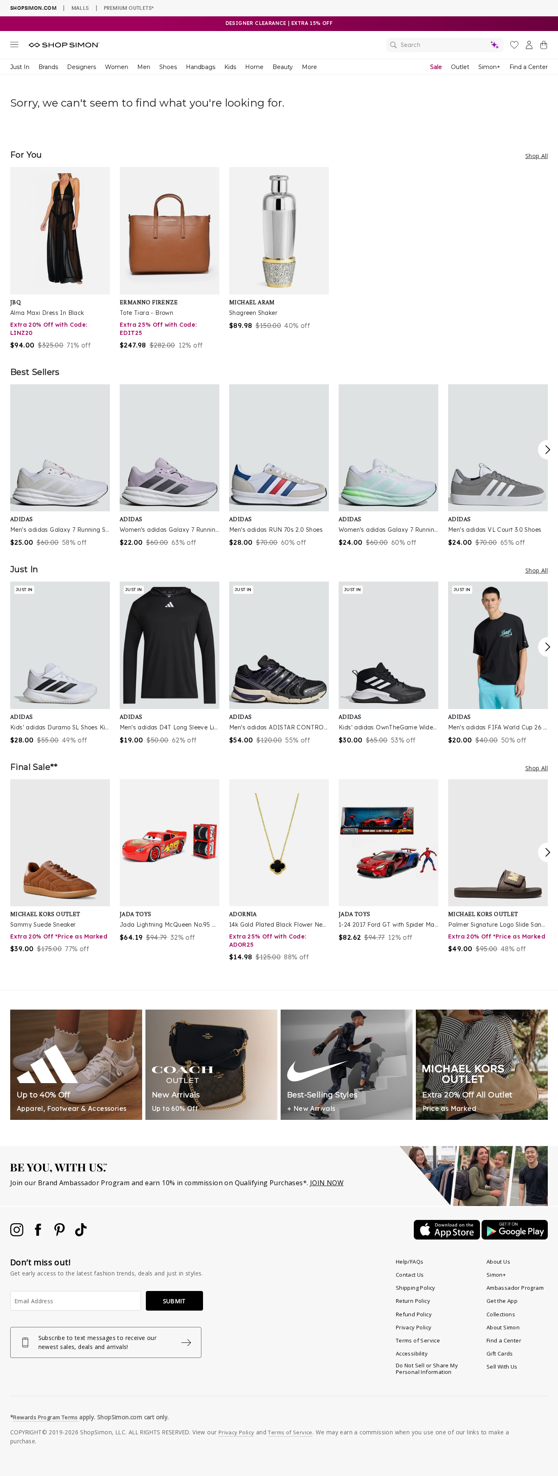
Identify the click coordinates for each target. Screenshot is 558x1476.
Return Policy (413, 1300)
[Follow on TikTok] (80, 1233)
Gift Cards (500, 1353)
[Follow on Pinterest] (60, 1233)
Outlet (460, 67)
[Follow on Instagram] (17, 1233)
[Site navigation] (14, 46)
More (309, 67)
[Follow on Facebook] (38, 1233)
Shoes (168, 67)
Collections (501, 1314)
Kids (230, 67)
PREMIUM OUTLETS (129, 7)
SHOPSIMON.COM (33, 8)
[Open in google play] (515, 1237)
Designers (81, 67)
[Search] (445, 45)
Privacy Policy (414, 1327)
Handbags (200, 67)
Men (143, 67)
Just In (19, 67)
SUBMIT (174, 1301)
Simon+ (489, 67)
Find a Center (528, 67)
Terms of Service (418, 1340)
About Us (498, 1261)
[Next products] (548, 449)
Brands (48, 67)
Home (254, 67)
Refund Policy (414, 1314)
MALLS (80, 7)
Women (116, 67)
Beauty (282, 67)
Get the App (502, 1300)
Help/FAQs (410, 1261)
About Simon (503, 1327)
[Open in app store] (448, 1237)
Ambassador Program (515, 1287)
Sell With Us (502, 1366)
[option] (60, 258)
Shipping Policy (415, 1287)
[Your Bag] (544, 46)
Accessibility (412, 1353)
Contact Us (410, 1274)
